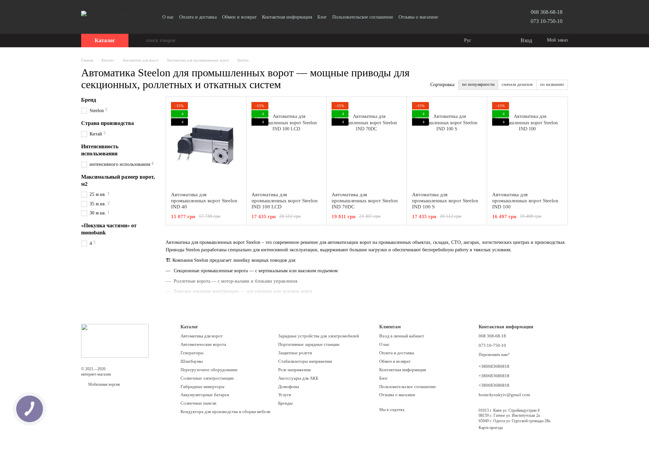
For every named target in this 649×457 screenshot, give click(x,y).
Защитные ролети (295, 352)
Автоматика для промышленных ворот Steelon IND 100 (525, 200)
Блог (322, 17)
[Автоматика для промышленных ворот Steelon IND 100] (527, 144)
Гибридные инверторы (202, 386)
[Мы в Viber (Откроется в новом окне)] (455, 17)
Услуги (284, 394)
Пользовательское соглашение (362, 17)
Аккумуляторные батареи (205, 394)
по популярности (478, 84)
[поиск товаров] (140, 40)
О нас (168, 17)
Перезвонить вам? (494, 354)
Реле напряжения (294, 369)
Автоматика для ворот (202, 335)
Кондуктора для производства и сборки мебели (225, 411)
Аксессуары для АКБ (298, 378)
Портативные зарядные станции (308, 344)
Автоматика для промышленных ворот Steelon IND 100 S (445, 200)
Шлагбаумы (192, 361)
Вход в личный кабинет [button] (401, 335)
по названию (552, 84)
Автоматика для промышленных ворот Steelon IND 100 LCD (284, 200)
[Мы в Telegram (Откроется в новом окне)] (447, 17)
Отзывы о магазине (418, 17)
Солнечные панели (198, 403)
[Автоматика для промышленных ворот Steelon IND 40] (206, 144)
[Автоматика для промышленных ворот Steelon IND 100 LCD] (286, 144)
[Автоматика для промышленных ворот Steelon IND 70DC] (367, 144)
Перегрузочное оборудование (209, 369)
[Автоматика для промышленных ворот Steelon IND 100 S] (447, 144)
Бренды (285, 403)
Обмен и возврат (239, 17)
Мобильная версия (103, 384)
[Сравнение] (487, 40)
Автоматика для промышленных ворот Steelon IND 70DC (365, 200)
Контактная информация (287, 17)
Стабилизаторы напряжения (305, 361)
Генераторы (192, 352)
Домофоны (288, 386)
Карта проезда (491, 427)
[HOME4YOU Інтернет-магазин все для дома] (115, 340)
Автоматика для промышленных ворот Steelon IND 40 (204, 200)
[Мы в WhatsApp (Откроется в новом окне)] (463, 17)
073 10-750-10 (546, 21)
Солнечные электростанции (207, 378)
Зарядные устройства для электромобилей (318, 335)
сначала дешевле (517, 84)
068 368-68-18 (546, 12)
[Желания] (501, 40)
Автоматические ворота (203, 344)
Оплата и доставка (198, 17)
